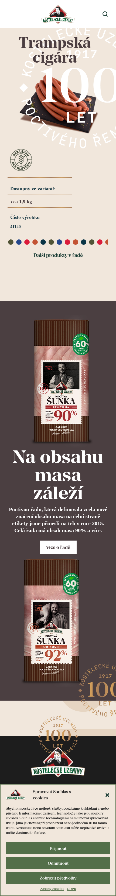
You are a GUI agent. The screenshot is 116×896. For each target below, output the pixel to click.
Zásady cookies (52, 889)
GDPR (71, 889)
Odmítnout (58, 863)
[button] (107, 794)
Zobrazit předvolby (58, 877)
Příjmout (58, 848)
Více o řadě (58, 547)
